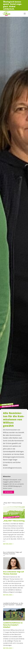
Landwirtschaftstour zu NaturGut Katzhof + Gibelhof (12, 625)
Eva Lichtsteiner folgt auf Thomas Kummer (13, 573)
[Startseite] (6, 13)
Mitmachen (8, 492)
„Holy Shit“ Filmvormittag (13, 521)
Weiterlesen (7, 544)
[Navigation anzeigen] (25, 14)
